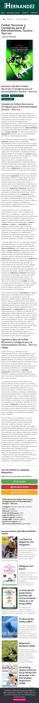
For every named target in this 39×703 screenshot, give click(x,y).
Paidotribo (12, 37)
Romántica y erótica (13, 13)
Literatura (25, 13)
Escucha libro (21, 492)
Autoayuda (34, 13)
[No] (36, 695)
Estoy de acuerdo (19, 699)
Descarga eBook (21, 487)
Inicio (3, 13)
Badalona (19, 515)
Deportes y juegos (7, 99)
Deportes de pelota (22, 19)
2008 (21, 513)
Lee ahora (20, 481)
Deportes (10, 19)
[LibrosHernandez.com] (19, 6)
